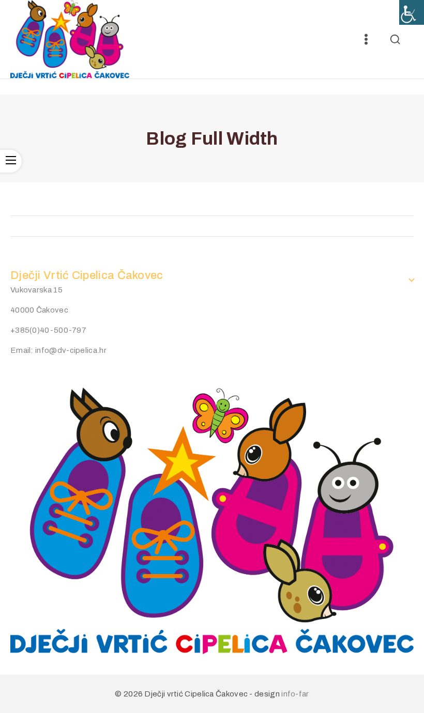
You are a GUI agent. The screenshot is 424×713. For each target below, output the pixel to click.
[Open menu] (366, 39)
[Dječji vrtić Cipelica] (69, 39)
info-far (295, 694)
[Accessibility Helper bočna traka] (411, 12)
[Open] (11, 161)
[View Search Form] (395, 39)
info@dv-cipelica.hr (71, 350)
